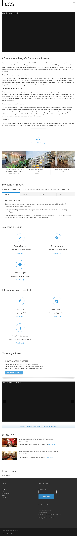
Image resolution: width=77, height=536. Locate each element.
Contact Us (5, 497)
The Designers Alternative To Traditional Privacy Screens (38, 451)
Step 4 (61, 194)
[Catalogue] (38, 139)
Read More (19, 253)
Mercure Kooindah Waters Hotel (14, 170)
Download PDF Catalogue (38, 143)
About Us (4, 489)
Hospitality (16, 171)
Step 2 (25, 194)
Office (35, 173)
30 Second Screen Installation (63, 170)
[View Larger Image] (14, 159)
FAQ (3, 491)
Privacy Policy (6, 493)
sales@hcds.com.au (15, 372)
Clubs (10, 171)
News (3, 495)
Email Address (43, 489)
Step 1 (7, 194)
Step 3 (43, 194)
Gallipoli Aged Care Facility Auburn (38, 170)
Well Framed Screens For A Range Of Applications (36, 439)
